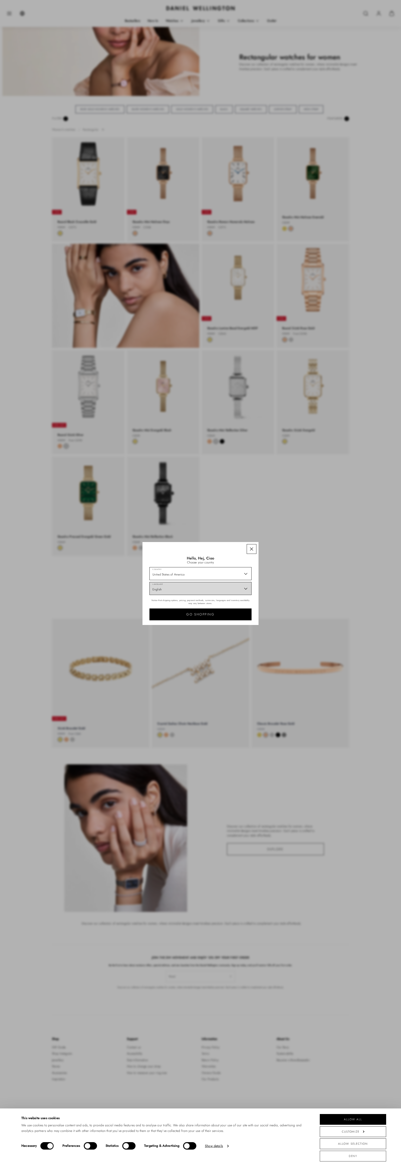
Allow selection (353, 1144)
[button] (251, 549)
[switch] (90, 1146)
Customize (350, 1132)
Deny (353, 1156)
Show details (214, 1146)
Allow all (353, 1119)
